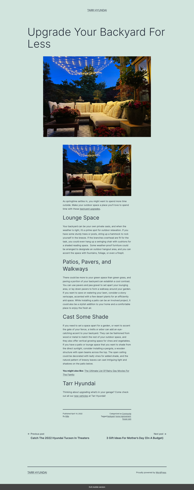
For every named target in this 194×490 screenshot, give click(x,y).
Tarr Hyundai (97, 10)
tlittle (67, 416)
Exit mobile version (97, 487)
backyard (111, 416)
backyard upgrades (90, 209)
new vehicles (81, 396)
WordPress (161, 472)
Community (126, 413)
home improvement (123, 416)
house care (126, 419)
